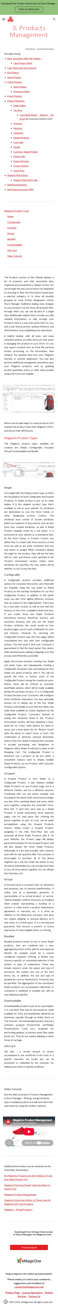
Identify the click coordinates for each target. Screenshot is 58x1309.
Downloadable (14, 244)
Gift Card (12, 250)
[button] (3, 19)
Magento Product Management (20, 1194)
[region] (29, 7)
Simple (10, 216)
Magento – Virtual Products (18, 1209)
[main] (29, 31)
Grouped (11, 227)
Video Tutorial (14, 256)
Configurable (13, 222)
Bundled (11, 239)
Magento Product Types (16, 211)
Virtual (10, 233)
